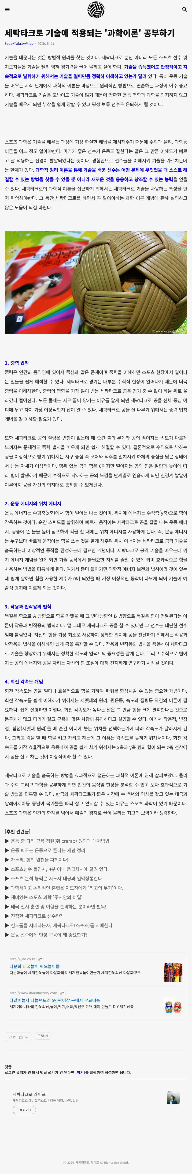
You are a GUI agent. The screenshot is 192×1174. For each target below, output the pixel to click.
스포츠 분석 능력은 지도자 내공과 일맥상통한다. (57, 878)
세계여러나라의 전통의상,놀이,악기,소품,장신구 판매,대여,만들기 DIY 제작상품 (72, 1006)
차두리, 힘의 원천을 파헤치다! (39, 859)
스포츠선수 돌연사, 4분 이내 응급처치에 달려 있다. (60, 869)
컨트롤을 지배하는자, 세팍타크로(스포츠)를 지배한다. (62, 925)
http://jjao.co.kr (22, 959)
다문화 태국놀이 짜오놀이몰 (35, 966)
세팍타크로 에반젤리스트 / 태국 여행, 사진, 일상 (46, 1100)
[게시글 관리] (27, 1037)
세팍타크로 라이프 (29, 1094)
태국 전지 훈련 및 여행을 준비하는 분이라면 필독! (58, 906)
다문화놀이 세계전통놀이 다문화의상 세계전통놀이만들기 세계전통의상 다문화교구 (75, 972)
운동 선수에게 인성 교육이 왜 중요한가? (49, 934)
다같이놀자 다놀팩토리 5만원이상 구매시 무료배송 (55, 1000)
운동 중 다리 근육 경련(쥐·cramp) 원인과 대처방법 (60, 840)
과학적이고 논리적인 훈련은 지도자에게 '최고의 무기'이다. (67, 887)
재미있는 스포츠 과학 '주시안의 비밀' (46, 897)
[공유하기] (21, 1037)
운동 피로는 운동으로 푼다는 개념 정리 (48, 850)
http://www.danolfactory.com (33, 993)
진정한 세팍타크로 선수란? (36, 915)
